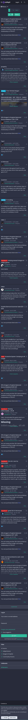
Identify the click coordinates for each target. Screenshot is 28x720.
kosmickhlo (9, 143)
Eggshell (8, 264)
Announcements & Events (11, 24)
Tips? (2, 141)
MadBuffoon (9, 335)
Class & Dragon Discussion (11, 70)
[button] (2, 2)
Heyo (2, 333)
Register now (20, 639)
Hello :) (3, 220)
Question (4, 180)
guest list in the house (15, 511)
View (25, 38)
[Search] (24, 2)
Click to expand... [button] (14, 82)
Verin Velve (9, 561)
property (4, 67)
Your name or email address (9, 616)
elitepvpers (4, 667)
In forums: (4, 648)
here (19, 35)
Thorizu (8, 413)
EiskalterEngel (9, 68)
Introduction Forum (9, 223)
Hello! (3, 287)
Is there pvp (4, 162)
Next (17, 10)
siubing (8, 93)
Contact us (4, 703)
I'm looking (9, 200)
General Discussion (9, 145)
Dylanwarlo (9, 288)
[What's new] (21, 2)
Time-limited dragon (12, 91)
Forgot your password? (8, 629)
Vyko (7, 465)
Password (4, 623)
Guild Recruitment (9, 203)
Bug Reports (8, 266)
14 (13, 10)
